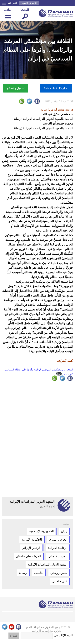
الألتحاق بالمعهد (29, 3)
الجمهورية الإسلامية (41, 531)
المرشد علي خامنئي (28, 556)
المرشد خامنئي (57, 556)
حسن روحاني (58, 572)
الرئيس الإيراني (31, 547)
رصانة (23, 572)
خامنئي (38, 572)
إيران (64, 531)
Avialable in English (56, 88)
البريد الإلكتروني (63, 635)
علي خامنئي (59, 581)
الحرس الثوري (58, 539)
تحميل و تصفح (15, 88)
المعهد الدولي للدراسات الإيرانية (47, 564)
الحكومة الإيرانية (31, 539)
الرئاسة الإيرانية (57, 547)
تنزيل (59, 373)
